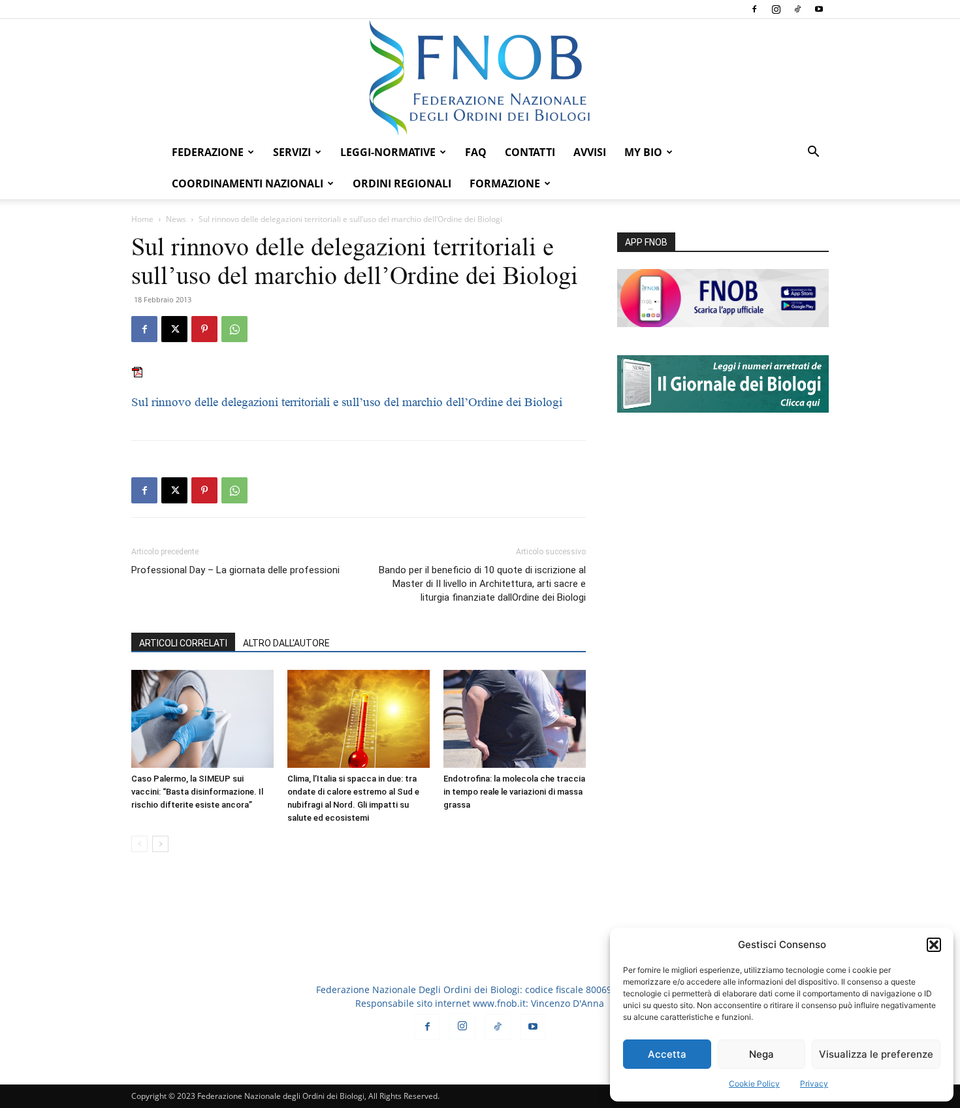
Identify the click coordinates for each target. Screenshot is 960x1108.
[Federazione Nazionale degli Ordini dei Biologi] (480, 77)
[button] (933, 944)
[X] (174, 329)
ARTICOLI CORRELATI (183, 643)
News (176, 219)
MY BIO (643, 152)
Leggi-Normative (388, 152)
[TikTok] (797, 9)
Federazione (208, 152)
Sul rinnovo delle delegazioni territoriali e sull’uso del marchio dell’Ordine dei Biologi (346, 402)
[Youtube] (819, 9)
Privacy (814, 1083)
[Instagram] (776, 9)
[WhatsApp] (234, 329)
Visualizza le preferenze (876, 1054)
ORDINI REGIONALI (402, 183)
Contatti (530, 152)
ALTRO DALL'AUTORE (286, 643)
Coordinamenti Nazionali (247, 183)
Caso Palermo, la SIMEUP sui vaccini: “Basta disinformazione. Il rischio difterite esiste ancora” (197, 792)
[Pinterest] (204, 329)
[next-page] (160, 844)
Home (142, 219)
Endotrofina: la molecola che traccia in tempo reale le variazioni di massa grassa (514, 792)
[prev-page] (139, 844)
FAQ (476, 152)
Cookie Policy (754, 1083)
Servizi (292, 152)
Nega (761, 1054)
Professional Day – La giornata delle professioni (235, 570)
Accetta (667, 1054)
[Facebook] (754, 9)
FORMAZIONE (505, 183)
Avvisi (589, 152)
